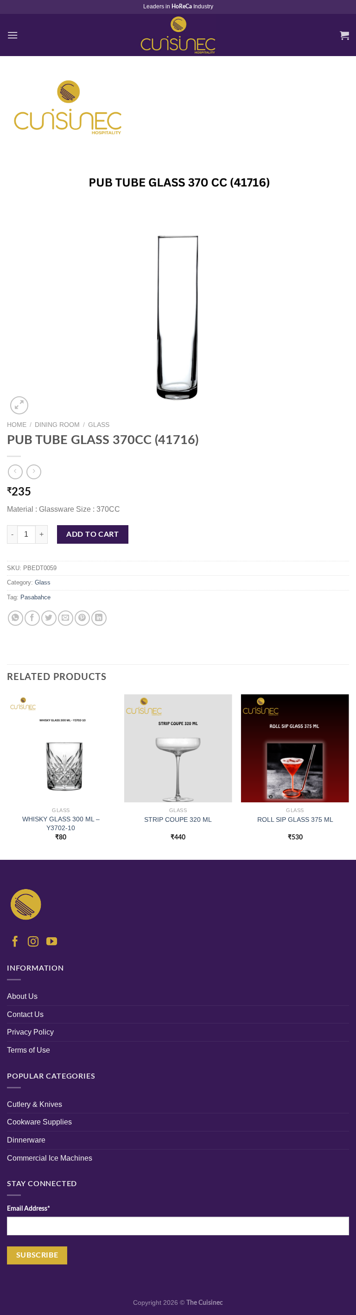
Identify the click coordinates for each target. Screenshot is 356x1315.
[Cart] (344, 35)
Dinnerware (26, 1140)
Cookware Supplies (39, 1122)
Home (16, 424)
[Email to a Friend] (65, 618)
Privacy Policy (30, 1032)
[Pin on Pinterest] (82, 618)
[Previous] (7, 775)
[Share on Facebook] (32, 618)
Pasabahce (35, 597)
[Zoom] (19, 405)
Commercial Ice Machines (49, 1158)
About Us (22, 996)
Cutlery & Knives (34, 1104)
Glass (98, 424)
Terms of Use (28, 1050)
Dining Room (57, 424)
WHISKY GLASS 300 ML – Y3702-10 (61, 823)
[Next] (349, 775)
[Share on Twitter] (49, 618)
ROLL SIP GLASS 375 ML (295, 819)
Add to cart (92, 534)
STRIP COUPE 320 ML (178, 819)
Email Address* (28, 1208)
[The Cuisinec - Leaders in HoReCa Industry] (178, 35)
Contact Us (25, 1014)
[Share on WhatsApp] (15, 618)
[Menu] (12, 35)
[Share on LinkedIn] (99, 618)
